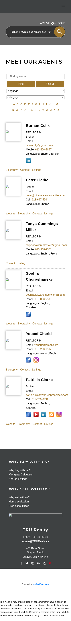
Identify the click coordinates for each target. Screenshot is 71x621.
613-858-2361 (43, 249)
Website (10, 213)
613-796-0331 (40, 399)
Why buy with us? (19, 470)
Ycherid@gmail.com (46, 344)
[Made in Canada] (50, 563)
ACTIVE (45, 23)
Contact (24, 169)
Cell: (28, 199)
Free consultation (19, 505)
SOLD (61, 23)
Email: (29, 141)
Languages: (33, 153)
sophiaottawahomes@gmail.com (45, 294)
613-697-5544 (40, 199)
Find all (50, 83)
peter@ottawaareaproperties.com (46, 195)
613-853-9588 (43, 299)
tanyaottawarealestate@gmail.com (46, 245)
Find (20, 83)
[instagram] (32, 563)
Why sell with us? (19, 497)
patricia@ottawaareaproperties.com (47, 395)
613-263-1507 (43, 349)
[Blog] (44, 563)
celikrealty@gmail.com (39, 145)
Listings (36, 169)
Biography (12, 169)
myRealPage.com (41, 584)
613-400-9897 (43, 149)
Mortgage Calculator (21, 474)
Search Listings (18, 478)
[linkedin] (38, 563)
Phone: (30, 299)
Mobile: (30, 149)
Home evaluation (19, 501)
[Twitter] (27, 563)
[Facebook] (21, 563)
